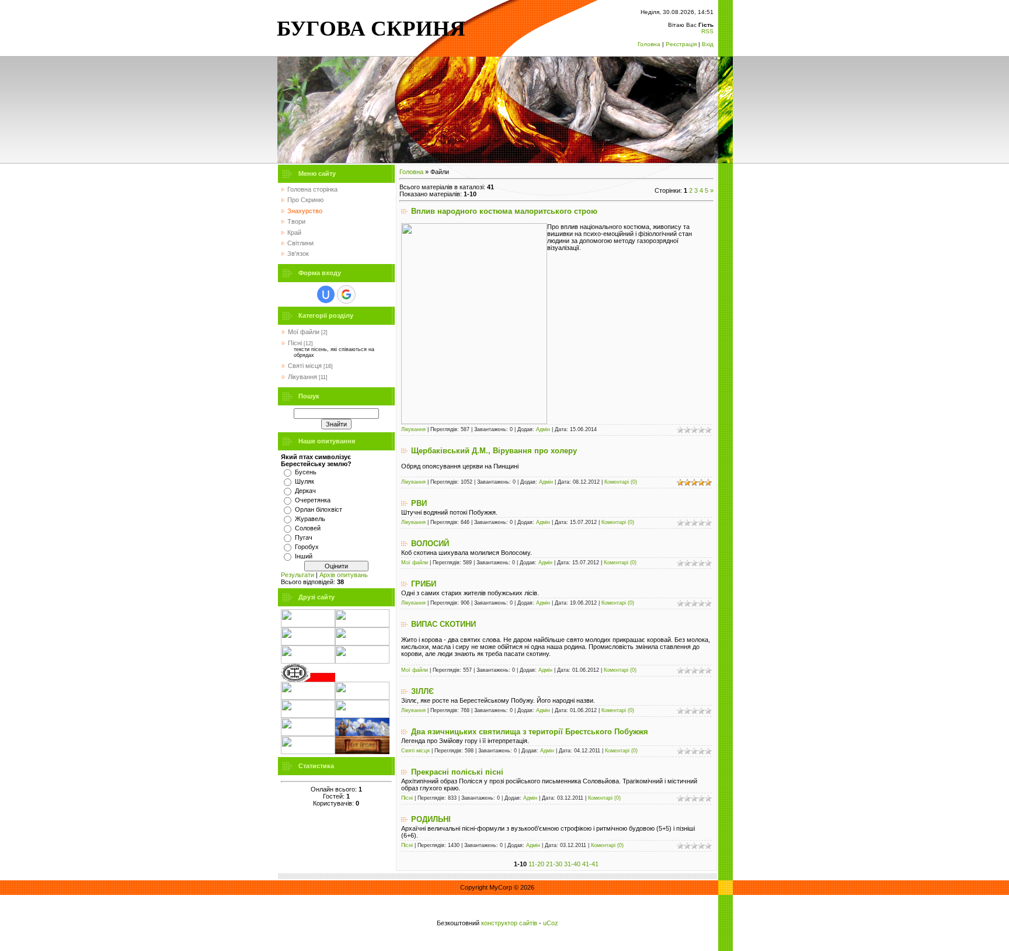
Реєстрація (681, 44)
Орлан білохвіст (318, 509)
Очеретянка (312, 500)
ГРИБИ (423, 583)
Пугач (303, 537)
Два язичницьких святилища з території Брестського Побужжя (529, 731)
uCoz (550, 922)
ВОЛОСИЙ (430, 543)
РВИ (419, 503)
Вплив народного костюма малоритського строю (504, 211)
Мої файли (303, 331)
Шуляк (304, 481)
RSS (707, 31)
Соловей (308, 528)
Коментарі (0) (620, 482)
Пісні (295, 342)
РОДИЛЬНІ (431, 819)
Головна (649, 44)
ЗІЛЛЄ (422, 691)
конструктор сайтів (509, 922)
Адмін (543, 429)
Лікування (302, 376)
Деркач (305, 490)
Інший (303, 556)
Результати (297, 574)
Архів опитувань (343, 574)
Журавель (310, 518)
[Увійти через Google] (346, 294)
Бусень (305, 472)
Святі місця (305, 365)
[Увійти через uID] (326, 294)
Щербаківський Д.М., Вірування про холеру (494, 450)
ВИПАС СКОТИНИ (443, 624)
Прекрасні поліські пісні (457, 772)
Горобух (307, 546)
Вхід (708, 44)
